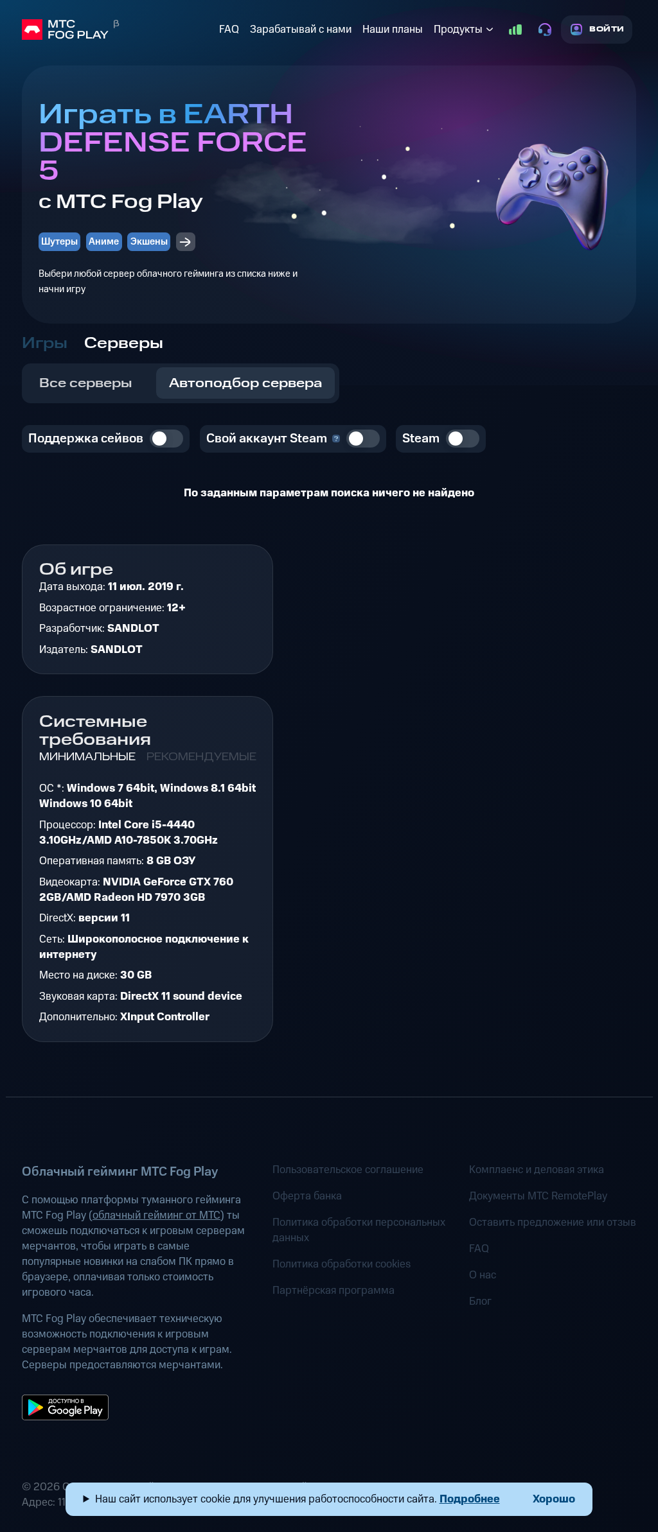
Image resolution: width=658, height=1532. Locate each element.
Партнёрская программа (333, 1290)
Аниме (104, 241)
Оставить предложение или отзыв (552, 1222)
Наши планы (392, 29)
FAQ (229, 29)
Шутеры (59, 241)
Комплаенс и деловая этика (536, 1170)
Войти (607, 29)
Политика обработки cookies (341, 1264)
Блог (480, 1301)
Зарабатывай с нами (300, 29)
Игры (44, 343)
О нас (482, 1275)
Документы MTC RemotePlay (538, 1196)
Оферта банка (307, 1196)
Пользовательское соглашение (347, 1170)
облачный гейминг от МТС (156, 1215)
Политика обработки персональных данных (358, 1230)
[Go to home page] (118, 29)
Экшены (149, 241)
